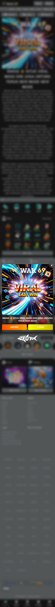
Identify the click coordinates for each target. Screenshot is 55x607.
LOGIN (40, 327)
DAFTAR (14, 327)
